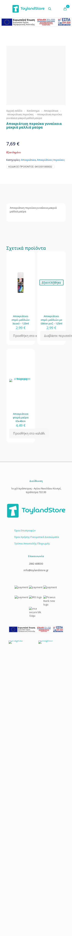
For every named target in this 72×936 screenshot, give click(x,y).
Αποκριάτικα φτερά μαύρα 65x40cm (20, 417)
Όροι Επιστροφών (25, 530)
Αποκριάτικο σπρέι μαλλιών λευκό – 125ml (21, 319)
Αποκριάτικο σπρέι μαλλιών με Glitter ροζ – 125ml (51, 319)
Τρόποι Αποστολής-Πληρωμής (32, 543)
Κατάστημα (33, 110)
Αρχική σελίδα (14, 110)
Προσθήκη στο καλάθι (29, 336)
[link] (36, 629)
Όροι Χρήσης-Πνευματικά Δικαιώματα (36, 537)
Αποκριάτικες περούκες (20, 114)
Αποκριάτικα (51, 110)
